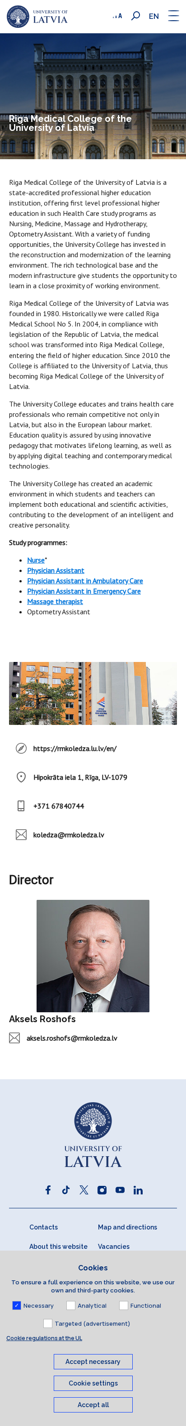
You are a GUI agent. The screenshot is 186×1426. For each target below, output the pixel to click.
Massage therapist (55, 601)
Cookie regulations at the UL (44, 1338)
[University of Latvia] (37, 16)
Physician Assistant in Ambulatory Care (85, 580)
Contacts (43, 1227)
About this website (58, 1246)
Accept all (93, 1404)
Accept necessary (93, 1361)
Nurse (36, 559)
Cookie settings (93, 1383)
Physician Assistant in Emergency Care (84, 590)
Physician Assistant (55, 570)
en (154, 16)
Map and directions (127, 1227)
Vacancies (114, 1246)
